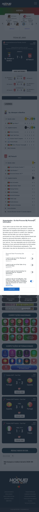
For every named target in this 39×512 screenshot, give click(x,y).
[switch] (31, 259)
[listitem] (19, 254)
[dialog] (19, 256)
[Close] (35, 220)
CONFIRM (12, 289)
